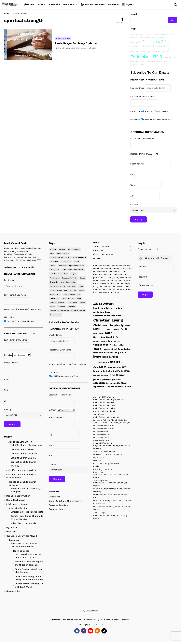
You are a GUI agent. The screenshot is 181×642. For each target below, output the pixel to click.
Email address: (137, 88)
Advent (62, 249)
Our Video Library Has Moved (21, 536)
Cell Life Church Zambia (23, 458)
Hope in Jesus (56, 290)
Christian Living (79, 257)
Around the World (101, 246)
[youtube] (90, 631)
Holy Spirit (71, 286)
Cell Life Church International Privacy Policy (21, 476)
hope (81, 286)
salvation (71, 307)
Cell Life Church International (21, 470)
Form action (136, 111)
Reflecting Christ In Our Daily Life (19, 248)
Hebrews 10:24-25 (57, 286)
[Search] (172, 20)
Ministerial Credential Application (28, 512)
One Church (72, 303)
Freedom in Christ (69, 278)
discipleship (66, 262)
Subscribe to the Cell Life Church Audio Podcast (24, 545)
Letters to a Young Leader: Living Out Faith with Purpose (30, 578)
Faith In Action (56, 274)
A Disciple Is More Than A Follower (20, 260)
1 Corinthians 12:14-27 (162, 46)
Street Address (137, 163)
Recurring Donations (58, 505)
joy (78, 294)
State (132, 185)
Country (134, 204)
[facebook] (77, 631)
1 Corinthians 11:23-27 (149, 51)
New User (11, 531)
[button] (128, 4)
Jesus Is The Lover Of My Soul (17, 257)
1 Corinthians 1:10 (164, 62)
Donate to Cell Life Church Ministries (22, 483)
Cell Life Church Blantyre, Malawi (28, 445)
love (79, 298)
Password (142, 277)
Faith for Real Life (76, 270)
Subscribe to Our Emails (23, 523)
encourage (62, 266)
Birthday (134, 153)
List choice (135, 119)
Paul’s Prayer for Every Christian (76, 43)
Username (142, 266)
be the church (74, 249)
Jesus (81, 290)
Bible (52, 253)
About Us (115, 292)
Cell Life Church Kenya (22, 449)
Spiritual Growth (78, 311)
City (132, 174)
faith (64, 270)
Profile (96, 466)
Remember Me (147, 285)
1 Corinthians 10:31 (148, 46)
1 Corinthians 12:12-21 (137, 35)
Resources (13, 540)
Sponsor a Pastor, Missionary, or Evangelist (27, 490)
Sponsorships (13, 591)
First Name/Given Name (142, 96)
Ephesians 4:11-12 (76, 266)
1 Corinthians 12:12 (169, 58)
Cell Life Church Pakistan (24, 453)
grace (82, 278)
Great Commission (68, 282)
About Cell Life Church (20, 442)
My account (12, 527)
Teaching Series (21, 551)
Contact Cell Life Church (23, 462)
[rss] (97, 631)
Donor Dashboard (15, 500)
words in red (55, 315)
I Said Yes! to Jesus (16, 504)
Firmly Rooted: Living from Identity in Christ (29, 571)
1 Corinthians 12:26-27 (167, 35)
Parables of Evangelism (15, 254)
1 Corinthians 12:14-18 (152, 35)
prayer (52, 307)
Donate (96, 258)
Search (133, 14)
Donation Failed (100, 431)
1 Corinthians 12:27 (162, 38)
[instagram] (83, 631)
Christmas (54, 262)
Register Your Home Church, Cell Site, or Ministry (27, 518)
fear (66, 274)
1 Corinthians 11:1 (149, 38)
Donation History (56, 509)
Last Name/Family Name (142, 138)
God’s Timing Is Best (13, 251)
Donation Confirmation (18, 496)
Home (6, 13)
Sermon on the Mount (59, 311)
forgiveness (55, 278)
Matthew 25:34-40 (57, 303)
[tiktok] (104, 631)
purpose (61, 307)
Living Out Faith (68, 298)
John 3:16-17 (55, 294)
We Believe (16, 466)
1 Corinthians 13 (162, 51)
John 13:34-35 (69, 294)
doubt (76, 262)
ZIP (131, 195)
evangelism (54, 270)
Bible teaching (63, 253)
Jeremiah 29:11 (70, 290)
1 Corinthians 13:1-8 (151, 62)
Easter (52, 266)
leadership (54, 298)
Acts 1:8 (53, 249)
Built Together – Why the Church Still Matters (28, 556)
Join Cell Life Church (19, 508)
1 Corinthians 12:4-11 (155, 41)
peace (82, 303)
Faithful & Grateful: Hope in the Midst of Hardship (29, 563)
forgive (74, 274)
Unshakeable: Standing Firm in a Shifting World (31, 585)
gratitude (54, 282)
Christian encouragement (60, 257)
